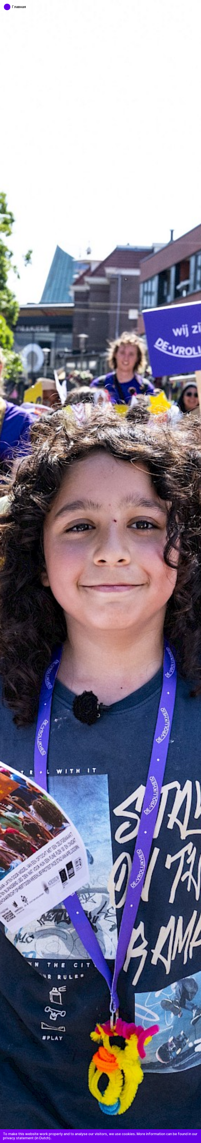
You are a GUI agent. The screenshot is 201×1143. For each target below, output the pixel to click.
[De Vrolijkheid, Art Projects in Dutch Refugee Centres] (5, 5)
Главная (19, 7)
